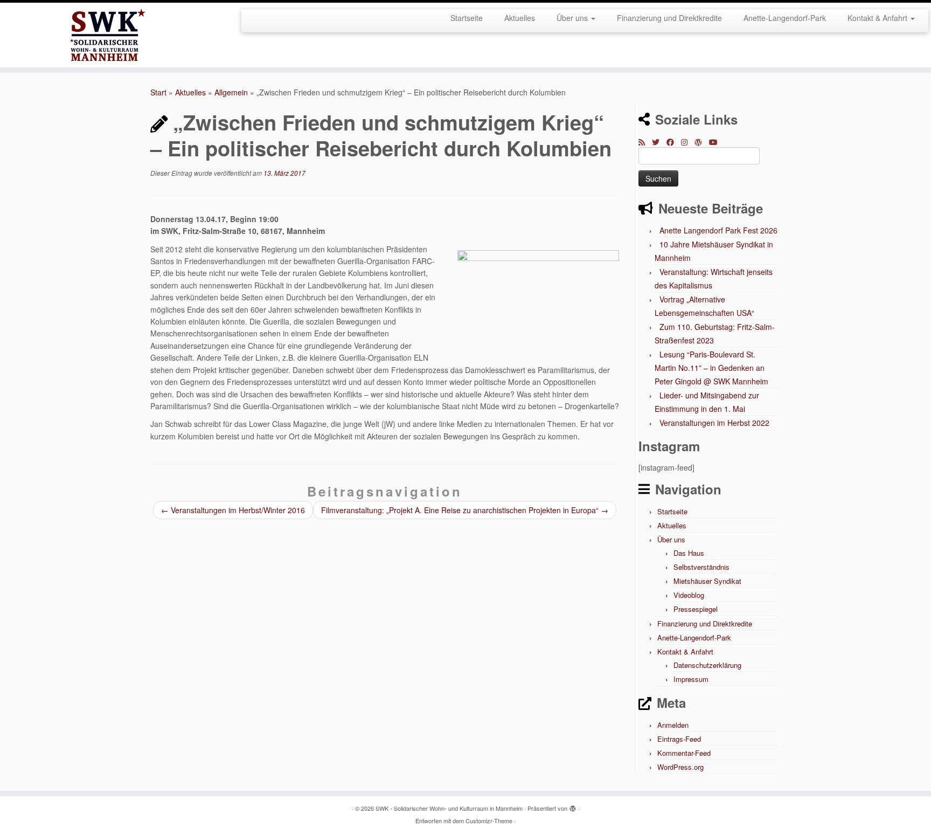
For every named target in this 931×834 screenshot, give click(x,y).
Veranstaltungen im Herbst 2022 (714, 422)
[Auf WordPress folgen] (701, 142)
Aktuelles (519, 17)
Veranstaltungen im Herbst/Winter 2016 (233, 510)
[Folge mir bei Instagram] (687, 142)
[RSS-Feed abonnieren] (645, 142)
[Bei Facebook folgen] (673, 142)
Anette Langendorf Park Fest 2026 (718, 230)
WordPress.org (680, 767)
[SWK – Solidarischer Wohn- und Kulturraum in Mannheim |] (107, 35)
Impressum (690, 679)
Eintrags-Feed (679, 739)
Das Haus (688, 553)
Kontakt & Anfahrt (878, 17)
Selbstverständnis (701, 567)
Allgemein (231, 92)
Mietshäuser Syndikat (707, 581)
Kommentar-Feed (684, 753)
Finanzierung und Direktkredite (669, 17)
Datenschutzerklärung (707, 665)
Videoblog (688, 595)
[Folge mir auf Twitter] (659, 142)
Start (158, 92)
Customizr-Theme (489, 820)
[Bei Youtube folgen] (717, 142)
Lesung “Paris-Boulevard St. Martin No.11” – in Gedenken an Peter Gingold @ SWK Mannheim (711, 368)
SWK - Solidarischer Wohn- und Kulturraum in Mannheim (449, 808)
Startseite (466, 17)
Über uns (573, 17)
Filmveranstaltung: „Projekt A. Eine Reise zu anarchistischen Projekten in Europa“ (464, 510)
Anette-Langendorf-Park (785, 17)
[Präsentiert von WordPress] (572, 806)
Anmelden (673, 725)
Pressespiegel (695, 609)
